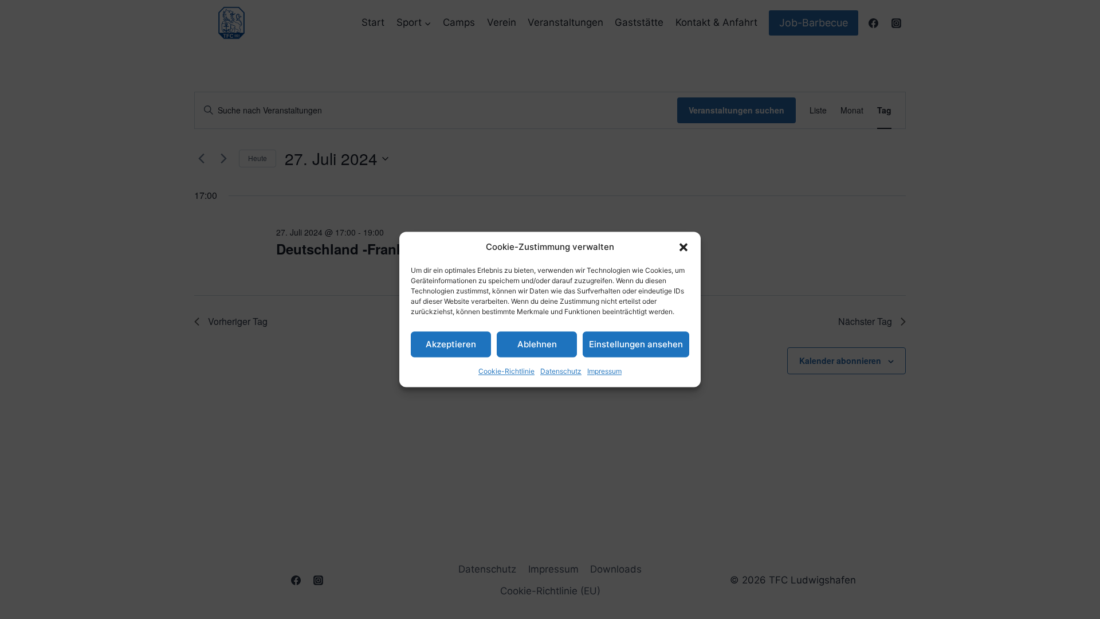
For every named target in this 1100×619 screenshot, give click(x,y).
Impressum (604, 371)
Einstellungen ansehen (636, 344)
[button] (683, 247)
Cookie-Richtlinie (506, 371)
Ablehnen (537, 344)
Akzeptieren (451, 344)
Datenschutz (561, 371)
